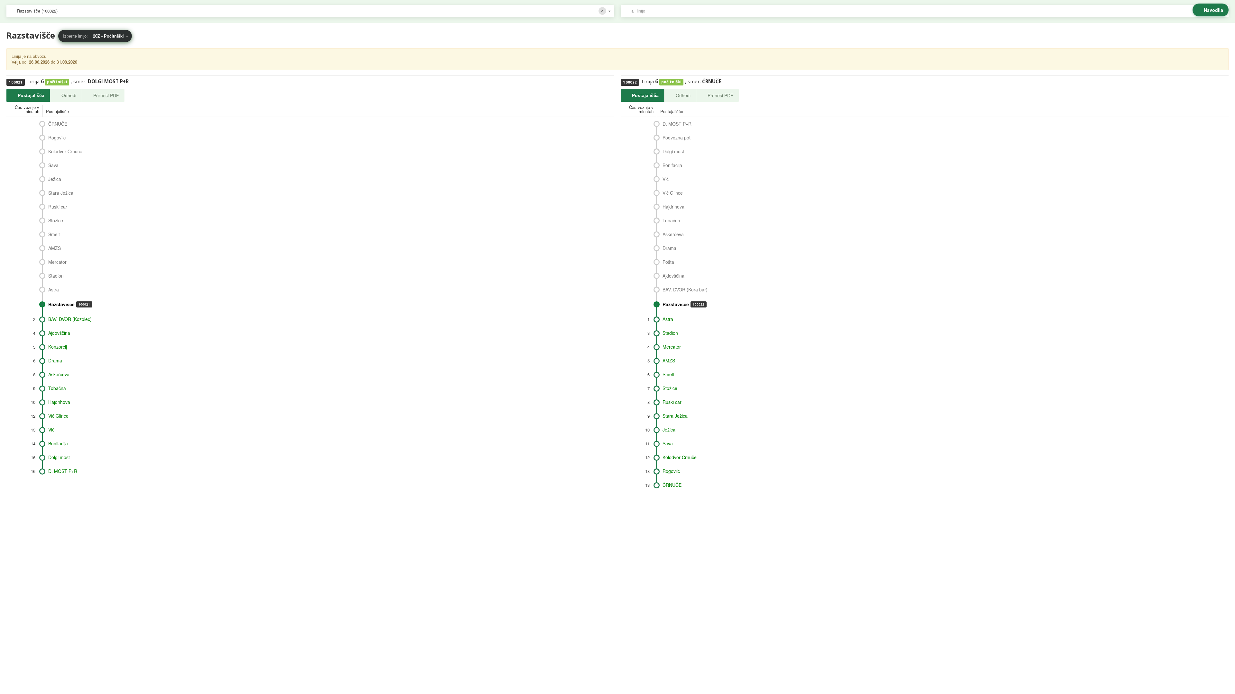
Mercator (57, 262)
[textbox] (928, 10)
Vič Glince (58, 416)
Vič (51, 429)
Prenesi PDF (106, 95)
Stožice (55, 220)
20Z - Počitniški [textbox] (108, 36)
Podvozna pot (677, 137)
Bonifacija (58, 443)
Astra (53, 289)
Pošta (668, 262)
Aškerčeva (58, 374)
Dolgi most (59, 457)
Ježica (54, 179)
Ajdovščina (59, 333)
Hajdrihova (59, 402)
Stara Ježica (60, 193)
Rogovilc (57, 137)
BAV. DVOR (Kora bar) (685, 289)
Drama (55, 360)
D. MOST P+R (62, 471)
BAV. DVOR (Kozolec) (70, 319)
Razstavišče (69, 304)
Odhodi (68, 95)
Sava (53, 165)
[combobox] (310, 11)
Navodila (1213, 10)
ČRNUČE (57, 123)
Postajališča (31, 95)
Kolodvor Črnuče (65, 151)
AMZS (54, 248)
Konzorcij (57, 346)
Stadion (56, 275)
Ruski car (57, 206)
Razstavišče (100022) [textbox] (37, 11)
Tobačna (57, 388)
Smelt (54, 234)
